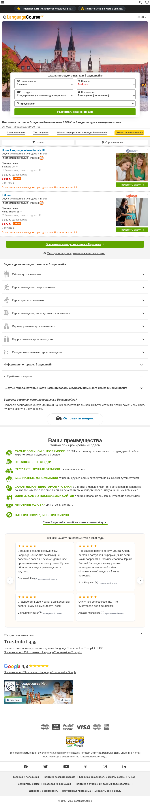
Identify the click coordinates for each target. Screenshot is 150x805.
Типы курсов (40, 132)
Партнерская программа (76, 790)
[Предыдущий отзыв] (10, 580)
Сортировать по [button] (114, 142)
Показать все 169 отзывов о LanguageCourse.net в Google (40, 672)
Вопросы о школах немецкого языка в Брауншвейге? (40, 399)
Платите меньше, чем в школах (104, 8)
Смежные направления (129, 132)
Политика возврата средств (59, 777)
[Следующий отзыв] (140, 580)
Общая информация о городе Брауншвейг (82, 132)
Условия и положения (26, 777)
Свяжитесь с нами (29, 783)
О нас (131, 777)
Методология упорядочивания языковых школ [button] (76, 253)
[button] (2, 2)
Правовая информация (57, 783)
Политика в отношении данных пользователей (102, 783)
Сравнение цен (16, 132)
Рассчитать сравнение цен (75, 111)
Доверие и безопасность (43, 790)
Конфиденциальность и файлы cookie (102, 777)
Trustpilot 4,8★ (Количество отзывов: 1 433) (47, 8)
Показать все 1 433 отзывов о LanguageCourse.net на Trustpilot (43, 652)
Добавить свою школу (108, 790)
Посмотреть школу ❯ (132, 184)
